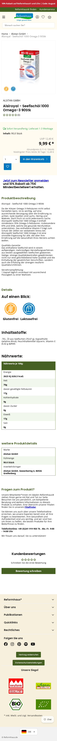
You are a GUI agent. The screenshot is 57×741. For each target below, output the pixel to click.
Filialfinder (30, 507)
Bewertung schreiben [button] (28, 571)
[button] (10, 114)
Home (5, 34)
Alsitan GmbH (18, 34)
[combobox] (28, 25)
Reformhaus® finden (25, 9)
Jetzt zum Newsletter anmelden (26, 181)
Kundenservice (47, 9)
